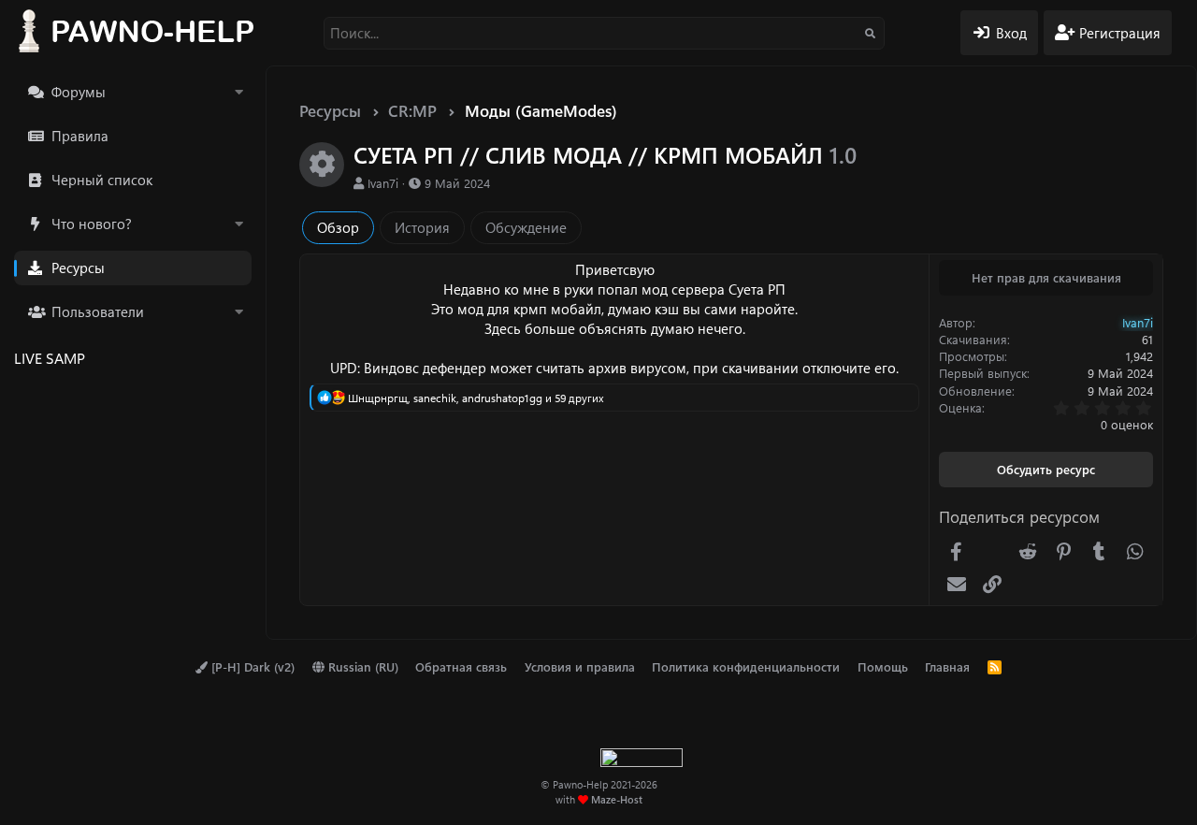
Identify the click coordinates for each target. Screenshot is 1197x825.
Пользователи (97, 311)
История (422, 227)
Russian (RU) (361, 666)
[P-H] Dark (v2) (251, 666)
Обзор (338, 227)
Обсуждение (526, 227)
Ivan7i (383, 183)
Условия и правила (580, 666)
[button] (238, 92)
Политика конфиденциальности (746, 666)
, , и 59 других (476, 397)
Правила (79, 135)
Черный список (101, 179)
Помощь (883, 666)
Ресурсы (78, 267)
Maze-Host (616, 799)
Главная (947, 666)
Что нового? (91, 223)
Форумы (78, 91)
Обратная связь (461, 666)
